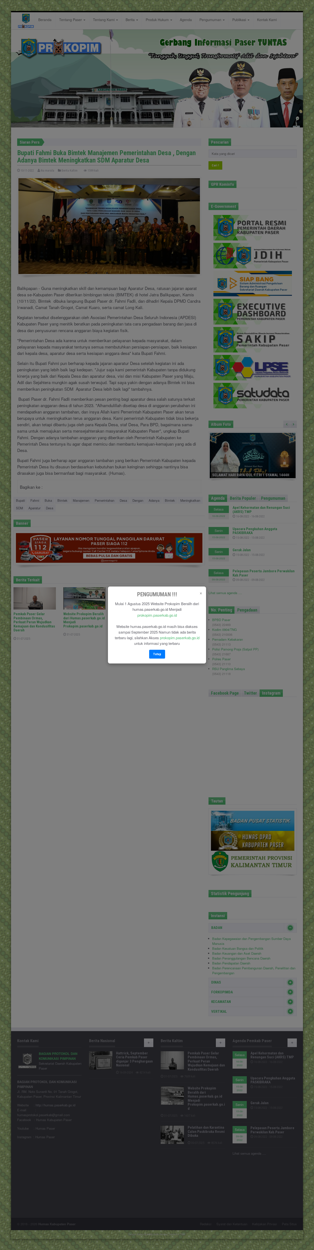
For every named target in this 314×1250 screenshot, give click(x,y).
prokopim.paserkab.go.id (157, 615)
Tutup (157, 654)
